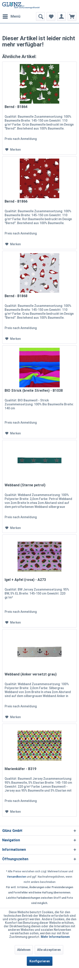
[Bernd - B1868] (39, 273)
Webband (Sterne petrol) (25, 485)
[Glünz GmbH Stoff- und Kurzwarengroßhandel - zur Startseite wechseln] (21, 6)
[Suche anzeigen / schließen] (40, 16)
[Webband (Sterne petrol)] (39, 462)
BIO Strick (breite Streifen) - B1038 (34, 390)
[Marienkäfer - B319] (39, 746)
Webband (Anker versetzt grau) (31, 674)
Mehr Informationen (55, 937)
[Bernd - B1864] (39, 84)
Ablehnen (24, 950)
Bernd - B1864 (16, 107)
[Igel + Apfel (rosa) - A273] (39, 556)
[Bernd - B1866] (39, 178)
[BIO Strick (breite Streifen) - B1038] (39, 367)
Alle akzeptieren (49, 950)
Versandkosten (16, 876)
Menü (15, 16)
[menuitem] (11, 16)
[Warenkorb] (72, 16)
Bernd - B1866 (16, 201)
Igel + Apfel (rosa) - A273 (25, 580)
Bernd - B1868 (16, 296)
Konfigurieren (39, 961)
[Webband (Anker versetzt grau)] (39, 651)
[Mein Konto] (61, 16)
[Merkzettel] (51, 16)
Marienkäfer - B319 (20, 769)
